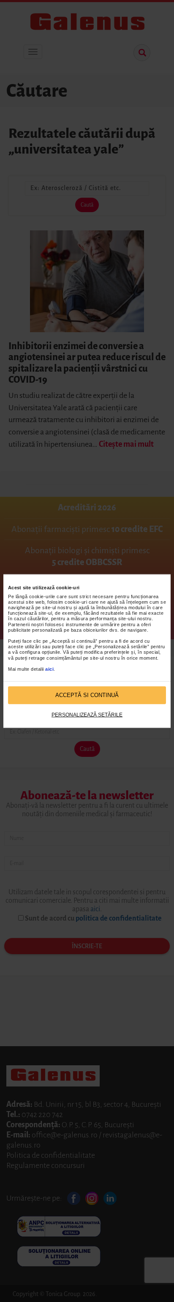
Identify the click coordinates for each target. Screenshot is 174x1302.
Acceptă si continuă (87, 695)
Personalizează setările (87, 714)
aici (49, 669)
